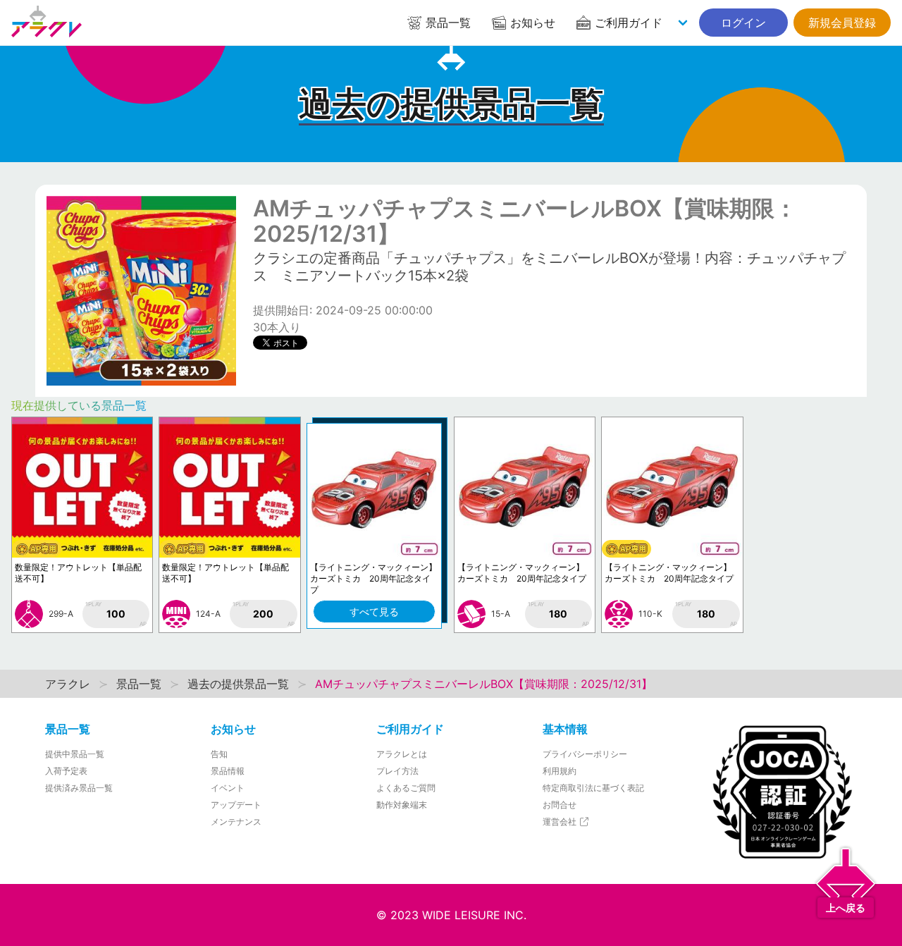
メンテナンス (236, 821)
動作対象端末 (401, 804)
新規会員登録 (842, 23)
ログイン (743, 23)
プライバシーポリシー (585, 754)
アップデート (236, 804)
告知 (219, 754)
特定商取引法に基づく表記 (593, 787)
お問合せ (559, 804)
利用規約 (559, 771)
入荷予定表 (66, 771)
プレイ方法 (397, 771)
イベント (228, 787)
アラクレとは (401, 754)
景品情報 (228, 771)
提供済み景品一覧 (79, 787)
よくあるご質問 (405, 787)
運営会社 (561, 821)
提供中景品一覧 (74, 754)
